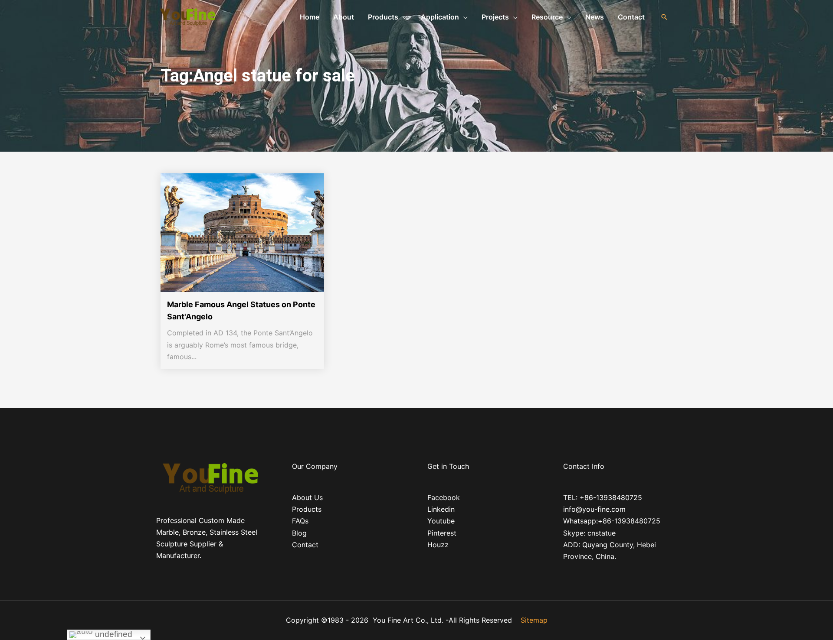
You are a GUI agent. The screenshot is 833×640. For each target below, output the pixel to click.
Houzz (438, 544)
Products (306, 509)
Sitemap (534, 620)
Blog (299, 533)
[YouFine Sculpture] (186, 16)
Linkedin (441, 509)
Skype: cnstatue (589, 533)
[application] (402, 16)
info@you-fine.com (594, 509)
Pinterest (441, 533)
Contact (305, 544)
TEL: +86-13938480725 (602, 497)
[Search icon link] (664, 17)
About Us (307, 497)
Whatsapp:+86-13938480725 (611, 521)
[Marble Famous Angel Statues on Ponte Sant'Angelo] (246, 232)
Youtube (441, 521)
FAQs (300, 521)
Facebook (443, 497)
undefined (112, 634)
